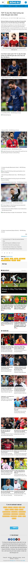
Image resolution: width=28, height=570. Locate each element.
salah (19, 260)
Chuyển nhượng (21, 18)
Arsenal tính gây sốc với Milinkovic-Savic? (11, 243)
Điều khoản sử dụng (17, 557)
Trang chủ (6, 6)
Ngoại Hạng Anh (14, 511)
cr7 (23, 507)
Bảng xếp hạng (21, 6)
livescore (12, 6)
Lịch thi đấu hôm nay (6, 511)
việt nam (14, 518)
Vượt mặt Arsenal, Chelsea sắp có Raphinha (12, 246)
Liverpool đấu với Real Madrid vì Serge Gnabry (12, 248)
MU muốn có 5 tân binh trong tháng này (11, 244)
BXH (20, 507)
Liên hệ (23, 557)
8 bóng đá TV (24, 236)
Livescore (16, 558)
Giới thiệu (10, 557)
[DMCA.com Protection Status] (14, 527)
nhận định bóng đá (22, 511)
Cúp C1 (7, 509)
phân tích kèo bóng (7, 513)
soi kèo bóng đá (22, 513)
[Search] (26, 2)
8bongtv (5, 507)
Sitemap (12, 558)
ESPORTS (11, 509)
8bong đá (10, 507)
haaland (6, 258)
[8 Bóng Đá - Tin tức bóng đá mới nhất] (14, 2)
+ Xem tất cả (23, 270)
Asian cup (15, 507)
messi (11, 258)
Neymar (16, 258)
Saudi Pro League (14, 513)
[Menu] (3, 2)
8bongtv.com (12, 560)
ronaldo (13, 260)
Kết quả (16, 509)
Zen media (23, 560)
